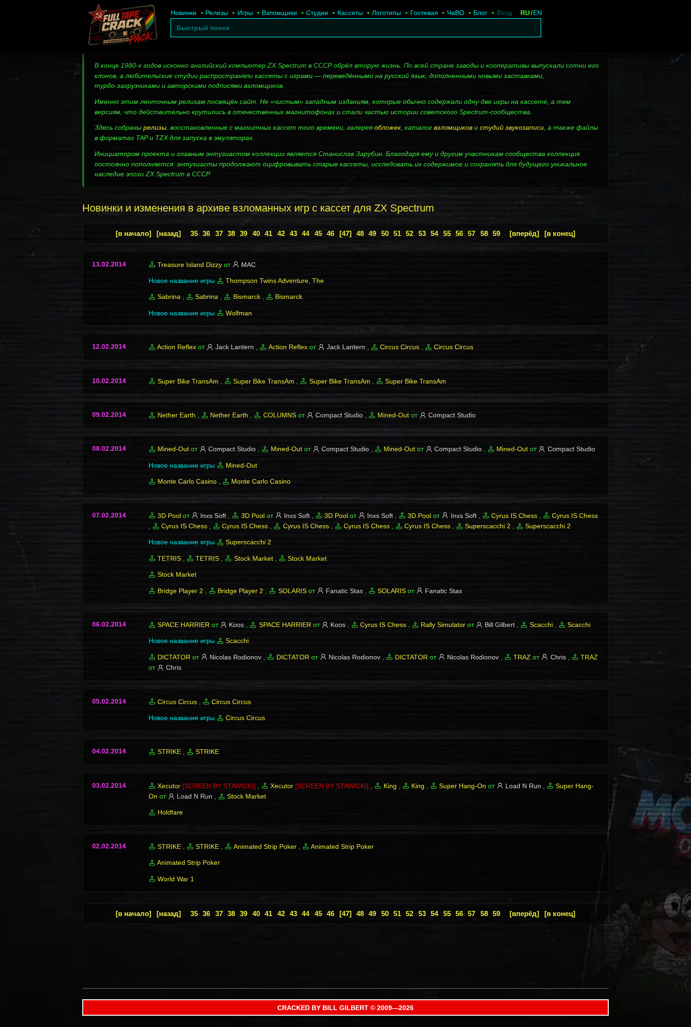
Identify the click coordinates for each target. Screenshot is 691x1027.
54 (434, 233)
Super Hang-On (462, 786)
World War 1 (175, 879)
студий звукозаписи (512, 127)
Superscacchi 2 (487, 526)
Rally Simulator (443, 624)
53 (422, 233)
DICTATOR (173, 657)
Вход (504, 12)
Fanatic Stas (344, 591)
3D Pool (169, 515)
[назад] (169, 233)
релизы (154, 127)
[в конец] (559, 233)
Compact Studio (339, 415)
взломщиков (453, 127)
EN (537, 12)
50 (385, 233)
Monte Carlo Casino (187, 481)
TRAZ (522, 657)
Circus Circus (399, 347)
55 (447, 233)
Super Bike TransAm (188, 381)
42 (281, 233)
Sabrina (169, 296)
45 (318, 233)
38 (231, 233)
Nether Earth (176, 415)
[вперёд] (524, 233)
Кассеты (350, 12)
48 (360, 233)
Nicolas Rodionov (235, 657)
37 (219, 233)
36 (206, 233)
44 (305, 233)
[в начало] (133, 233)
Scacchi (541, 624)
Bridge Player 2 (180, 591)
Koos (236, 624)
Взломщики (279, 12)
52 (409, 233)
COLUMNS (279, 415)
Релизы (216, 12)
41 (268, 233)
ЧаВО (455, 12)
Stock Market (253, 558)
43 (293, 233)
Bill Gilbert (500, 624)
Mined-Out (393, 415)
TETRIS (169, 558)
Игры (245, 12)
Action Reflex (176, 347)
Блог (480, 12)
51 (397, 233)
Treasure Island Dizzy (189, 264)
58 (484, 233)
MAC (248, 264)
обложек (387, 127)
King (390, 786)
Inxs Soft (213, 515)
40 (256, 233)
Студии (317, 12)
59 (496, 233)
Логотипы (386, 12)
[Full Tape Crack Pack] (121, 26)
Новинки (183, 12)
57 (471, 233)
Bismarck (246, 296)
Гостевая (424, 12)
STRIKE (169, 751)
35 (194, 233)
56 (459, 233)
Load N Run (523, 786)
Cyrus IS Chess (514, 515)
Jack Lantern (234, 347)
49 (372, 233)
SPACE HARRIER (183, 624)
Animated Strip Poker (265, 846)
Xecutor (169, 786)
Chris (558, 657)
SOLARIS (292, 591)
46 (330, 233)
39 (243, 233)
